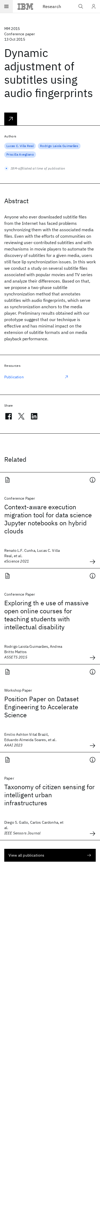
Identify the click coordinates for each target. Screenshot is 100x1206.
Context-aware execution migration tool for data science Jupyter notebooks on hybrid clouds (48, 519)
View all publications (26, 855)
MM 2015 (12, 28)
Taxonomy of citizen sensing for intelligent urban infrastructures (49, 795)
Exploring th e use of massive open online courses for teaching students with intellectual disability (46, 615)
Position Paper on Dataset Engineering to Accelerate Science (41, 707)
